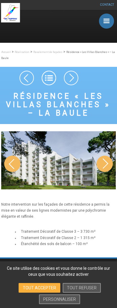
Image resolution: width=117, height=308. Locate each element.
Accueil (6, 52)
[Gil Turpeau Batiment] (10, 22)
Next (105, 171)
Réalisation (22, 52)
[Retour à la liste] (49, 78)
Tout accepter (39, 287)
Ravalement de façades (47, 52)
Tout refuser (82, 287)
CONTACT (107, 4)
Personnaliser (59, 299)
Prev (12, 171)
